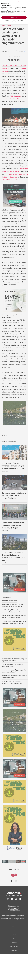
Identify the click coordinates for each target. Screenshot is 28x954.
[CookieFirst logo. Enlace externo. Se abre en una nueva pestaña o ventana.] (5, 3)
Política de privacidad (22, 2)
